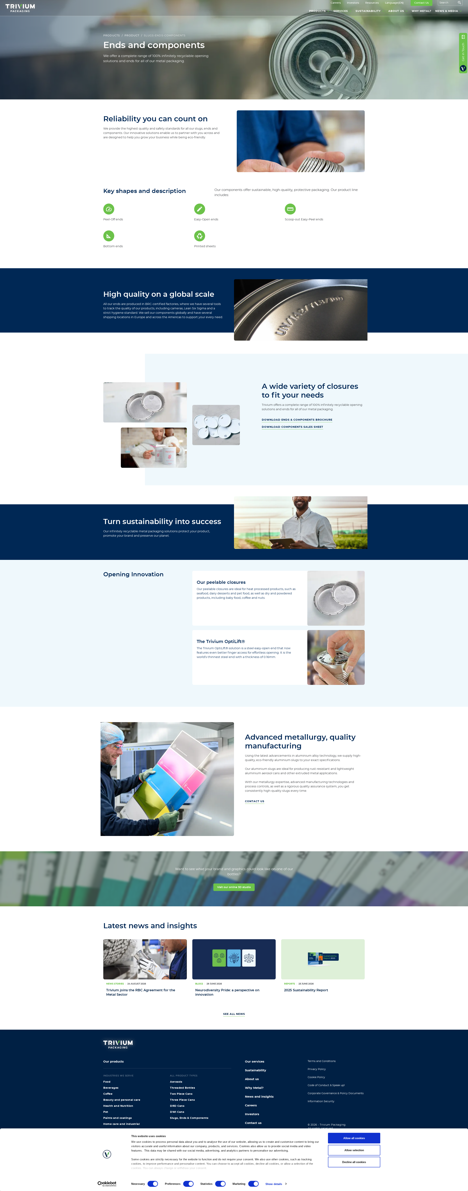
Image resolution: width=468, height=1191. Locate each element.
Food (106, 1082)
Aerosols (176, 1082)
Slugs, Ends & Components (189, 1118)
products (111, 35)
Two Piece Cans (181, 1094)
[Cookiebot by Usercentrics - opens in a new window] (107, 1184)
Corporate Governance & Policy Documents (336, 1093)
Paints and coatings (117, 1118)
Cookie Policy (316, 1077)
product (131, 35)
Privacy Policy (317, 1069)
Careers (251, 1105)
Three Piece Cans (182, 1100)
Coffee (107, 1094)
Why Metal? (254, 1087)
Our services (254, 1061)
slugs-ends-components (165, 35)
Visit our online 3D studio (234, 887)
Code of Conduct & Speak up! (326, 1085)
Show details (273, 1183)
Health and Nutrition (118, 1106)
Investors (252, 1114)
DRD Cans (177, 1106)
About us (252, 1079)
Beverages (110, 1088)
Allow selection (354, 1150)
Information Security (321, 1101)
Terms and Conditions (322, 1061)
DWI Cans (177, 1112)
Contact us (253, 1123)
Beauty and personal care (121, 1100)
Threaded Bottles (182, 1088)
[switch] (188, 1184)
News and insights (259, 1096)
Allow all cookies (354, 1138)
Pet (105, 1112)
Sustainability (255, 1070)
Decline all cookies (354, 1162)
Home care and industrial (121, 1124)
